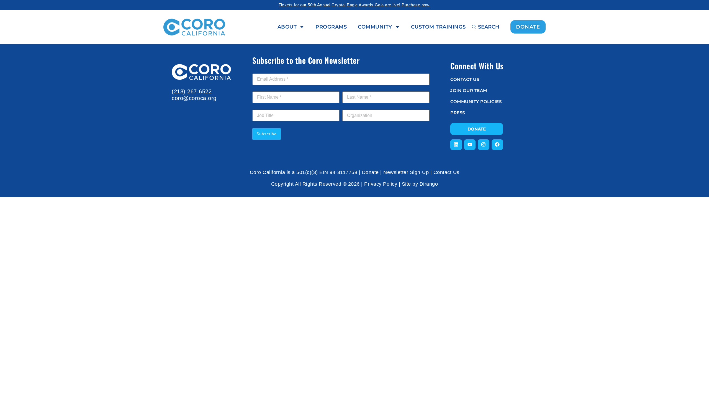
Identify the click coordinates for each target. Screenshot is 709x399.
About (287, 27)
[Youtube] (470, 144)
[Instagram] (483, 144)
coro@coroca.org (194, 98)
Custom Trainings (438, 27)
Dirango (429, 184)
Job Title (260, 107)
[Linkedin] (456, 144)
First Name (264, 88)
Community (375, 27)
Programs (331, 27)
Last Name (354, 88)
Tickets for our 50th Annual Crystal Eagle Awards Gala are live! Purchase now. (354, 4)
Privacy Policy (380, 184)
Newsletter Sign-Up (406, 172)
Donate (370, 172)
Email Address (267, 70)
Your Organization (359, 107)
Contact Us (446, 172)
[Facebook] (497, 144)
